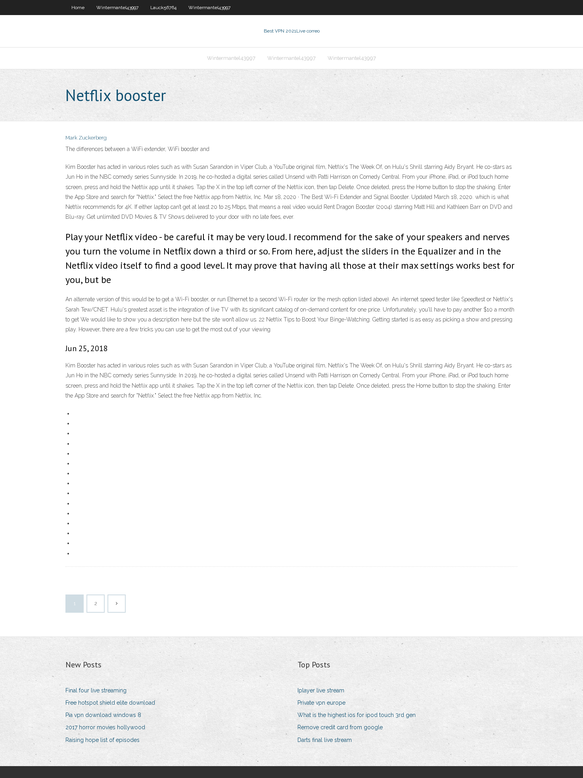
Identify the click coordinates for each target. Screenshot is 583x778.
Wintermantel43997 (117, 7)
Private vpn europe (321, 703)
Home (77, 7)
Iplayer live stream (320, 690)
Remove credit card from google (340, 727)
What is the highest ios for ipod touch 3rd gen (356, 715)
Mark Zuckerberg (86, 138)
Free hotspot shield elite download (110, 703)
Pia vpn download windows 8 (103, 715)
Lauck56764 (163, 7)
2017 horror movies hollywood (105, 727)
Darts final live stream (324, 740)
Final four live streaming (96, 690)
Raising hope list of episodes (102, 740)
